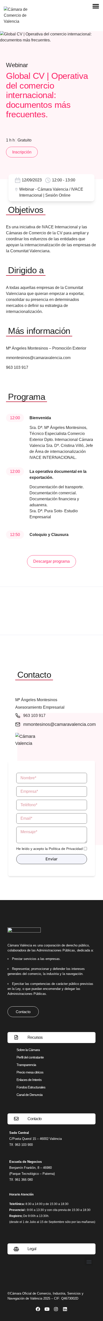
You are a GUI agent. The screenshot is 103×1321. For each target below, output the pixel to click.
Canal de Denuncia (29, 1095)
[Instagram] (56, 1309)
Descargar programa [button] (51, 561)
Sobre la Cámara (28, 1050)
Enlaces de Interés (29, 1080)
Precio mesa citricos (29, 1072)
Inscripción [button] (22, 152)
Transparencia (26, 1065)
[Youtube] (47, 1309)
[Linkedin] (65, 1309)
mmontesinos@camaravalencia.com (38, 358)
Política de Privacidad (66, 849)
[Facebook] (38, 1309)
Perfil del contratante (30, 1057)
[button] (89, 1261)
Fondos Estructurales (30, 1087)
